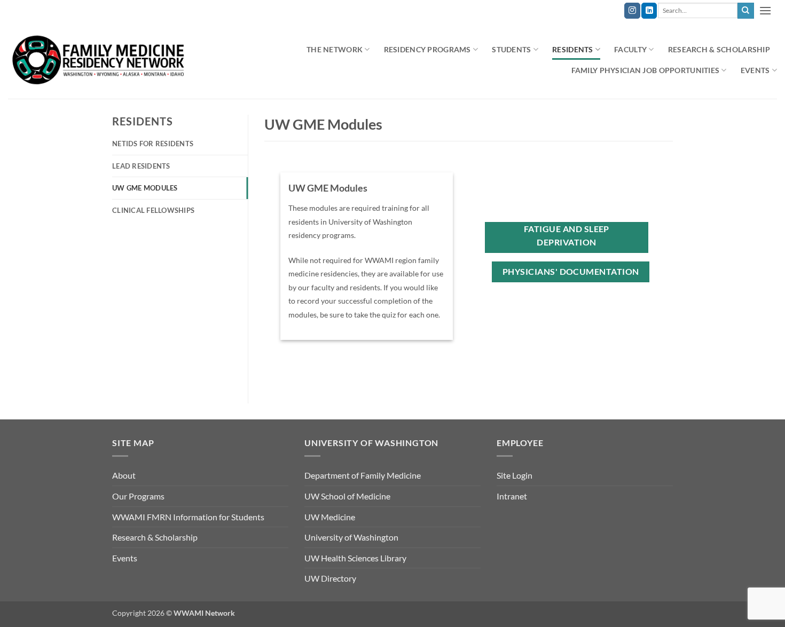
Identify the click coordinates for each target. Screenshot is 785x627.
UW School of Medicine (347, 496)
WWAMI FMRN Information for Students (188, 517)
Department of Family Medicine (362, 475)
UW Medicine (329, 517)
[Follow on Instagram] (632, 11)
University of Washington (351, 537)
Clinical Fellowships (153, 210)
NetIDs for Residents (152, 143)
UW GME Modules (145, 188)
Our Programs (138, 496)
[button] (766, 10)
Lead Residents (141, 166)
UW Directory (330, 578)
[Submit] (745, 11)
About (124, 475)
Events (124, 558)
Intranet (512, 496)
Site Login (514, 475)
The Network (335, 49)
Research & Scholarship (719, 49)
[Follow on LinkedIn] (649, 11)
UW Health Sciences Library (355, 558)
